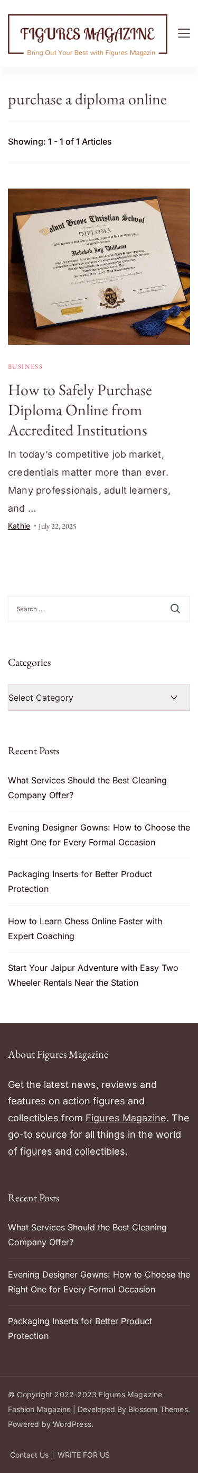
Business (25, 366)
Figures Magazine (126, 1117)
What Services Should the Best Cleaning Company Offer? (87, 787)
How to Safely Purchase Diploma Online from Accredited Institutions (80, 409)
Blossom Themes (158, 1409)
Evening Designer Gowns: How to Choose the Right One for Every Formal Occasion (99, 834)
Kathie (19, 525)
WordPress (72, 1424)
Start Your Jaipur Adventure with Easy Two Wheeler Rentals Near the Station (93, 975)
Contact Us (29, 1455)
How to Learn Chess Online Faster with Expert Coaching (85, 928)
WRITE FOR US (84, 1455)
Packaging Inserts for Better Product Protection (80, 881)
